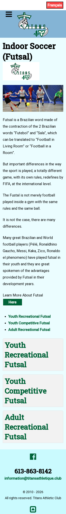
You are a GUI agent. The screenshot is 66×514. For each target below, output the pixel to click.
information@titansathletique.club (33, 478)
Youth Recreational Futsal (29, 316)
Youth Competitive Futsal (29, 323)
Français (55, 5)
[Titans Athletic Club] (33, 23)
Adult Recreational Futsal (29, 329)
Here (12, 302)
